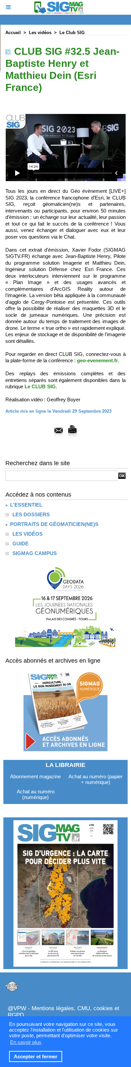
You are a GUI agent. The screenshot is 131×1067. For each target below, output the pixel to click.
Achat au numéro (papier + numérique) (96, 779)
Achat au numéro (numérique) (35, 794)
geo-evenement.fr (97, 360)
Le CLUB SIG (40, 386)
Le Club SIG (72, 32)
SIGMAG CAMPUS (34, 553)
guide (20, 543)
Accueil (13, 32)
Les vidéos (40, 32)
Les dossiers (31, 514)
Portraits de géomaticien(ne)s (53, 524)
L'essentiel (25, 505)
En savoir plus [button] (25, 1042)
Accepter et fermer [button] (35, 1056)
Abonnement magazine (35, 776)
